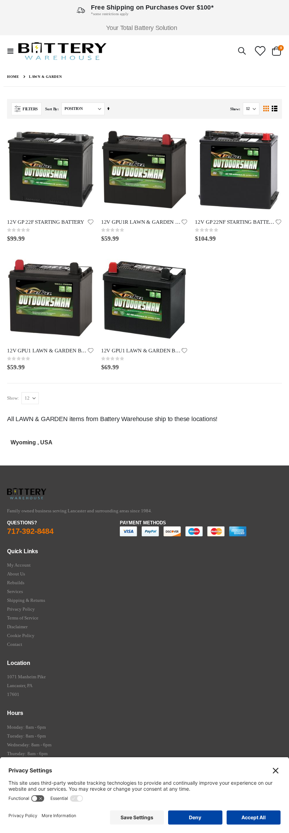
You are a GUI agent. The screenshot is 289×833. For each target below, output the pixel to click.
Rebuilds (15, 582)
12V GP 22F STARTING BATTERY (45, 222)
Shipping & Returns (26, 600)
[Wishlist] (260, 51)
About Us (16, 573)
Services (15, 591)
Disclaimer (17, 626)
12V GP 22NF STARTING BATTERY (235, 222)
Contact (14, 644)
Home (13, 77)
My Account (19, 565)
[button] (90, 222)
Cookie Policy (21, 635)
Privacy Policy (21, 609)
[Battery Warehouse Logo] (62, 51)
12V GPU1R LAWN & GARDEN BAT (141, 222)
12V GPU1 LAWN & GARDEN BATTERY (47, 350)
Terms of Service (22, 618)
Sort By (51, 109)
